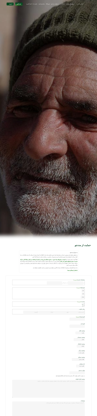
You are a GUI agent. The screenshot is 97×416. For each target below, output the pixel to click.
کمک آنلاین (19, 4)
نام (84, 282)
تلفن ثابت (83, 323)
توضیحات (83, 400)
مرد (82, 304)
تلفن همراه (80, 316)
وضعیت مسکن (81, 357)
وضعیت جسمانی (81, 337)
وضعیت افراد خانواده (80, 379)
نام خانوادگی (65, 282)
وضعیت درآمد (82, 350)
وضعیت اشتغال (81, 344)
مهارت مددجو (82, 370)
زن (82, 305)
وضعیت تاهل (82, 330)
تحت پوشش (82, 363)
